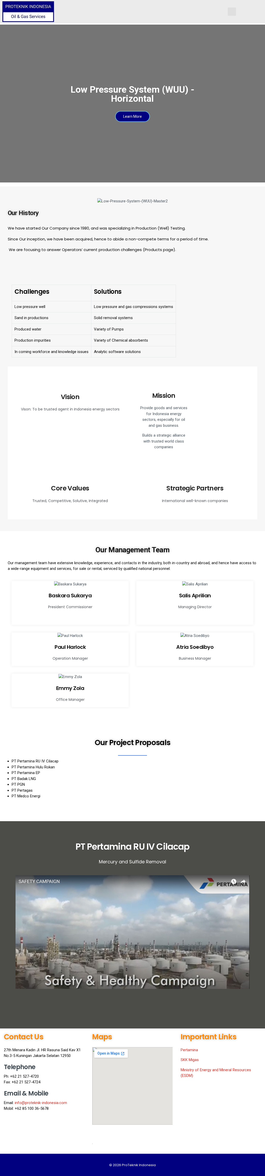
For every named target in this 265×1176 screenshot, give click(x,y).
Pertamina (189, 1050)
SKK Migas (190, 1059)
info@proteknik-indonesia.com (41, 1102)
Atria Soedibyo (195, 647)
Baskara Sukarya (70, 595)
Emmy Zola (70, 688)
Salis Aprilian (195, 595)
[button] (132, 932)
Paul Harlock (70, 647)
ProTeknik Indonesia (139, 1165)
